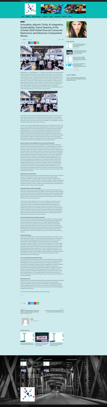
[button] (85, 16)
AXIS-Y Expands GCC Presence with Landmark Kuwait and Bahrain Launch (79, 45)
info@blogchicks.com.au (47, 394)
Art (36, 341)
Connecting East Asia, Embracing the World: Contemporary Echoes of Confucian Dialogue (41, 344)
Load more (76, 70)
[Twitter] (32, 42)
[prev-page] (21, 348)
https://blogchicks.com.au (34, 320)
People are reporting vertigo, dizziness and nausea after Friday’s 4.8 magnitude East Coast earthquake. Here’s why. (76, 79)
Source (22, 294)
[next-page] (23, 348)
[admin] (21, 39)
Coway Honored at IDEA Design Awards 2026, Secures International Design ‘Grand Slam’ (79, 65)
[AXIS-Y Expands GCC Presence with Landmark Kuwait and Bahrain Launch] (27, 337)
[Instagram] (71, 390)
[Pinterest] (35, 42)
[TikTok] (74, 390)
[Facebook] (29, 42)
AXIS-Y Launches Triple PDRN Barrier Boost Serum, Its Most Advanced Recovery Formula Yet (56, 344)
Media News (25, 20)
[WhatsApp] (38, 42)
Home (21, 20)
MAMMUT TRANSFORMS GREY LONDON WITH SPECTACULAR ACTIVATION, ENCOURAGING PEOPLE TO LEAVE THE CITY (29, 312)
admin (24, 39)
